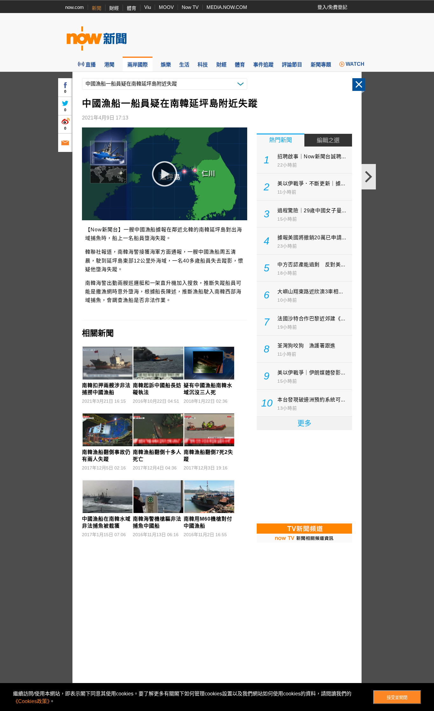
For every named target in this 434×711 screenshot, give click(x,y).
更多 (304, 423)
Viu (147, 7)
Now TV (190, 7)
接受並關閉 (397, 697)
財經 (114, 8)
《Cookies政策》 (31, 701)
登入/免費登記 (332, 7)
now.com (74, 7)
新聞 (96, 8)
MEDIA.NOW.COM (227, 7)
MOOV (166, 7)
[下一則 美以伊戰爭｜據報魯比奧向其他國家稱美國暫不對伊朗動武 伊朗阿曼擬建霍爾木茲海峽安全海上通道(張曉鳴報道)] (369, 176)
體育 (131, 8)
